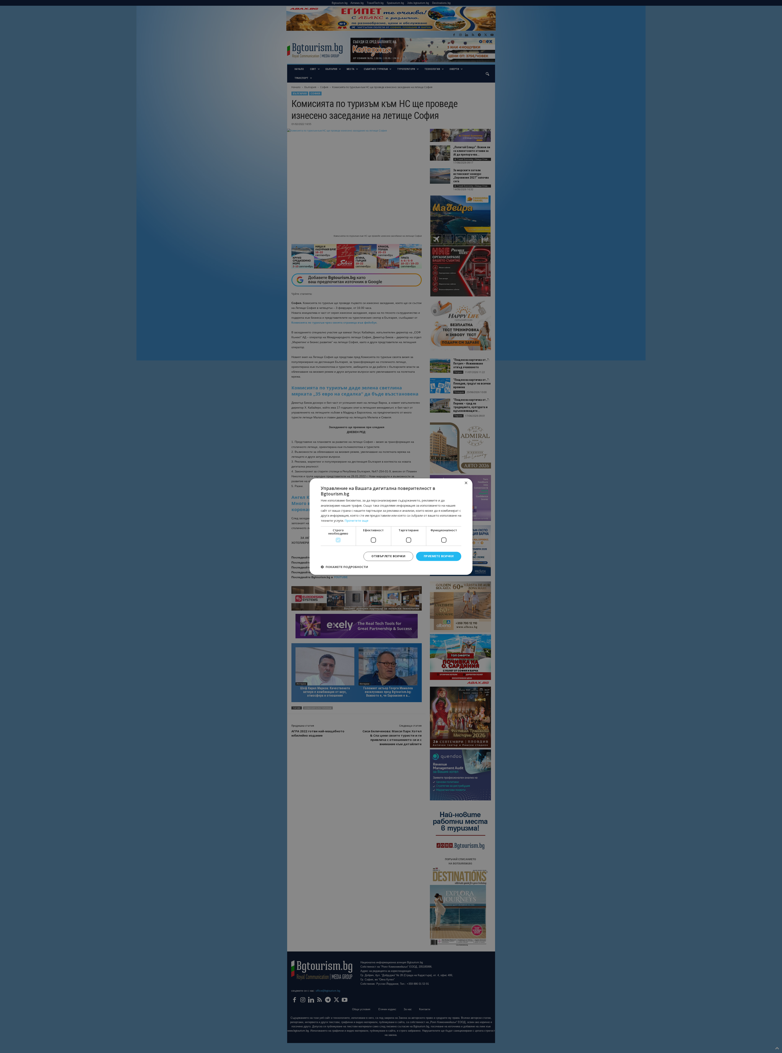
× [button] (465, 483)
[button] (344, 567)
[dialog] (391, 526)
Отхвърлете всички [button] (388, 556)
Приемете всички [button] (439, 556)
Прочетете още (356, 521)
